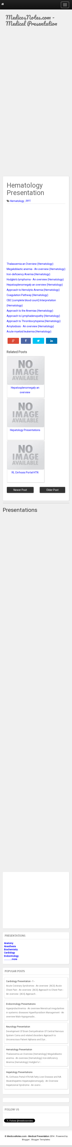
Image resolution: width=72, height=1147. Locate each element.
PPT (28, 201)
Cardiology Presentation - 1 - (20, 981)
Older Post (52, 489)
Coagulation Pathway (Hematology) (27, 295)
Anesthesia (10, 946)
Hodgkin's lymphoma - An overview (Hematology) (35, 279)
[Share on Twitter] (38, 341)
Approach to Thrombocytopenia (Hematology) (34, 321)
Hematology (17, 201)
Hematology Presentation (19, 1049)
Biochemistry (11, 949)
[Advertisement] (36, 67)
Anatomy (8, 943)
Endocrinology (11, 956)
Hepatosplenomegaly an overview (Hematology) (35, 284)
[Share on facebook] (26, 341)
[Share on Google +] (13, 341)
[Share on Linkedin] (51, 341)
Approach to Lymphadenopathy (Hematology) (33, 315)
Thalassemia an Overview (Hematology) (30, 263)
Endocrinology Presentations (21, 1004)
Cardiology (9, 952)
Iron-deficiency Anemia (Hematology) (28, 274)
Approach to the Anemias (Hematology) (30, 310)
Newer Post (20, 489)
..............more (10, 959)
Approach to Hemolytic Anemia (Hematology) (33, 289)
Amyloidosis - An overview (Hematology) (30, 326)
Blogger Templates (40, 1139)
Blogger (26, 1139)
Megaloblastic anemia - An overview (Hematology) (36, 269)
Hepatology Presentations (19, 1072)
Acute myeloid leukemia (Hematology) (29, 331)
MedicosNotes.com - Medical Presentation (31, 20)
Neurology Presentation (18, 1026)
